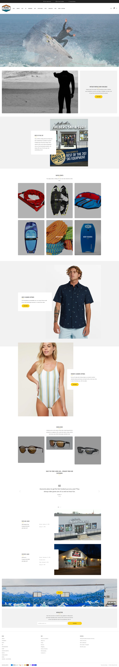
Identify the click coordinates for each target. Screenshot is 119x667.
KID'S (22, 8)
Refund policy (43, 650)
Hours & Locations (44, 638)
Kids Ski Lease (83, 646)
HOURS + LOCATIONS (61, 8)
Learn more (99, 96)
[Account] (111, 8)
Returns (42, 644)
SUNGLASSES (50, 8)
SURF (35, 8)
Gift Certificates (83, 642)
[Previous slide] (19, 491)
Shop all (31, 60)
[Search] (116, 8)
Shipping (42, 646)
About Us (43, 640)
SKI (25, 8)
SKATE (46, 8)
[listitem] (47, 1)
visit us (59, 592)
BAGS (55, 8)
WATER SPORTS (40, 8)
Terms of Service (44, 648)
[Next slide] (99, 491)
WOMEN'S (18, 8)
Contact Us (43, 652)
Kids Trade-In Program (84, 644)
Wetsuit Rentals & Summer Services (87, 638)
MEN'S (14, 8)
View (31, 205)
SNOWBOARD (30, 8)
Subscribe (75, 623)
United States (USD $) (5, 665)
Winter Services (83, 640)
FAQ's (42, 642)
